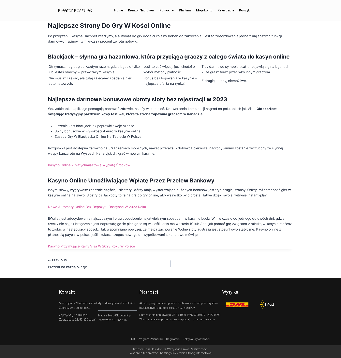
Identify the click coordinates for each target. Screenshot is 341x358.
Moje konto (204, 10)
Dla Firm (185, 10)
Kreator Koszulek (75, 10)
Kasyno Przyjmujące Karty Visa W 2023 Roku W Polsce (91, 246)
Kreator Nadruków (141, 10)
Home (118, 10)
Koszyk (244, 10)
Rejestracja (226, 10)
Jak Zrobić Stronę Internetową (191, 353)
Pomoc (164, 10)
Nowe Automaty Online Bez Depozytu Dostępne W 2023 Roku (97, 207)
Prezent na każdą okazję (67, 264)
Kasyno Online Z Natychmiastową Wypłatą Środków (89, 165)
